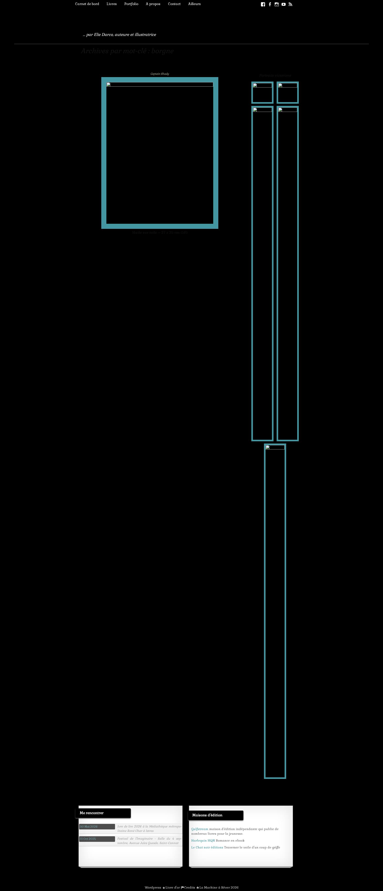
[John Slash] (275, 611)
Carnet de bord (87, 4)
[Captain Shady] (288, 92)
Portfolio (131, 4)
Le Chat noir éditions (207, 847)
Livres (112, 4)
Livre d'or (173, 887)
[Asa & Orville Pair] (262, 273)
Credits (189, 887)
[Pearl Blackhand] (288, 273)
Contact (174, 4)
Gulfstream (199, 829)
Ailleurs (194, 4)
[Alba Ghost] (262, 92)
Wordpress (153, 887)
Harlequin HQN (203, 840)
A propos (153, 4)
